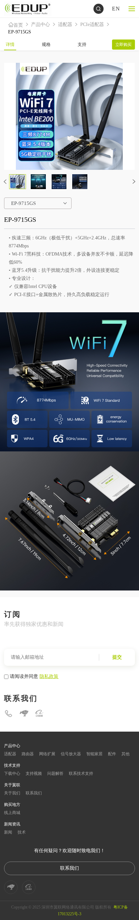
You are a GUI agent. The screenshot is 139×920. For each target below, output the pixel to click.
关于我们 (12, 793)
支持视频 (34, 773)
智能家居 (94, 754)
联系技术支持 (81, 773)
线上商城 (12, 812)
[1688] (39, 713)
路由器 (28, 754)
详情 (10, 44)
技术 (22, 832)
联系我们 (34, 793)
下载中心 (12, 773)
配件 (112, 754)
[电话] (8, 713)
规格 (46, 44)
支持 (82, 44)
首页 (18, 25)
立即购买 (123, 44)
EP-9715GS (19, 31)
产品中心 (40, 24)
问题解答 (55, 773)
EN (116, 8)
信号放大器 (71, 754)
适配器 (65, 24)
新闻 (8, 832)
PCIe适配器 (92, 24)
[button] (5, 181)
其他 (125, 754)
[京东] (24, 713)
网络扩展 (47, 754)
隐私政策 (48, 676)
